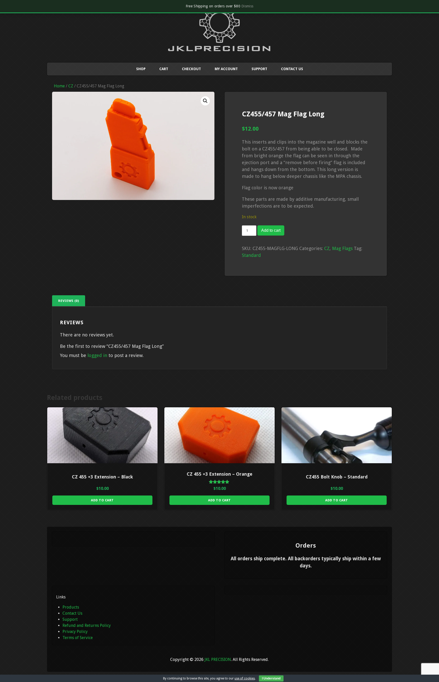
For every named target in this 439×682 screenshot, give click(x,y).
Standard (251, 255)
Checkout (191, 69)
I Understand (271, 678)
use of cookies (244, 678)
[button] (205, 100)
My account (226, 69)
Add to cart (270, 230)
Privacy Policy (75, 631)
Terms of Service (77, 637)
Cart (163, 69)
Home (59, 86)
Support (259, 69)
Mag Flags (342, 248)
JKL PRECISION (218, 659)
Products (70, 607)
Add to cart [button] (102, 500)
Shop (141, 69)
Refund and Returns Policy (86, 625)
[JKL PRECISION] (219, 46)
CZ (70, 86)
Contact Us (292, 69)
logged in (97, 355)
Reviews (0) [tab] (68, 301)
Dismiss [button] (247, 6)
